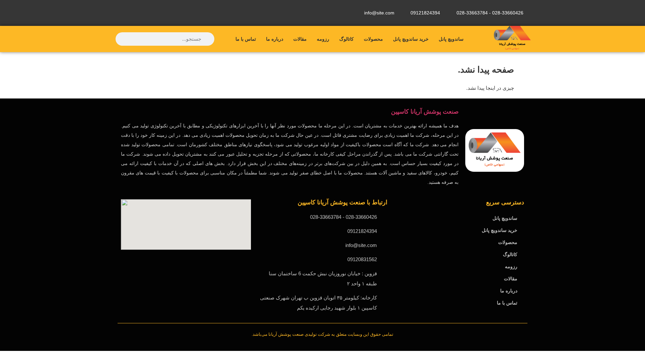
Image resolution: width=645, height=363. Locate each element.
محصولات (373, 39)
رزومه (323, 39)
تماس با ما (245, 39)
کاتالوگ (346, 39)
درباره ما (274, 39)
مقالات (300, 39)
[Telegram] (149, 11)
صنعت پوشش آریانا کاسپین (425, 111)
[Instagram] (197, 11)
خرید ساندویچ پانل (411, 39)
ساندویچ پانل (451, 39)
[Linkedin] (126, 11)
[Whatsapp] (173, 11)
